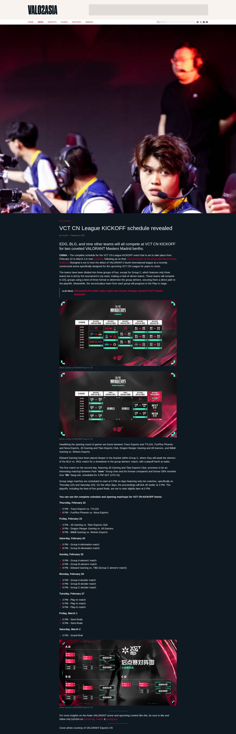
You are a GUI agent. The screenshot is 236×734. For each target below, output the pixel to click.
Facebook (89, 719)
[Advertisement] (148, 9)
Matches (76, 22)
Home (31, 22)
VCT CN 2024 (65, 221)
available (98, 259)
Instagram (111, 719)
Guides (64, 22)
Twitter (99, 719)
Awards (89, 22)
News (40, 22)
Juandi (65, 235)
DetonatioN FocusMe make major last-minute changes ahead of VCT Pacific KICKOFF (118, 292)
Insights (52, 22)
